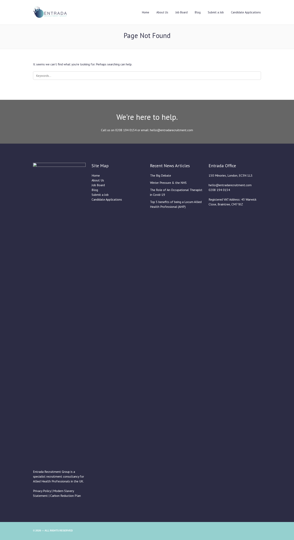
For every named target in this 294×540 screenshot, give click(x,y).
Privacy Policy (42, 491)
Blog (198, 12)
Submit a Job (216, 12)
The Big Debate (160, 175)
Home (145, 12)
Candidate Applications (246, 12)
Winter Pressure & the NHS (168, 183)
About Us (162, 12)
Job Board (181, 12)
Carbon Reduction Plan (65, 496)
